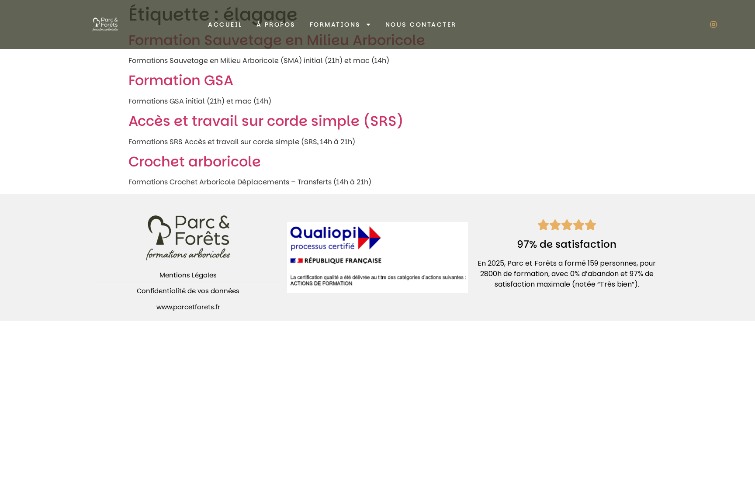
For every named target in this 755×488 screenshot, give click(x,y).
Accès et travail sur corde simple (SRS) (266, 121)
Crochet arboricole (194, 161)
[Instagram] (713, 24)
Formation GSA (180, 80)
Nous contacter (421, 24)
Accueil (225, 24)
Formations (335, 24)
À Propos (276, 24)
